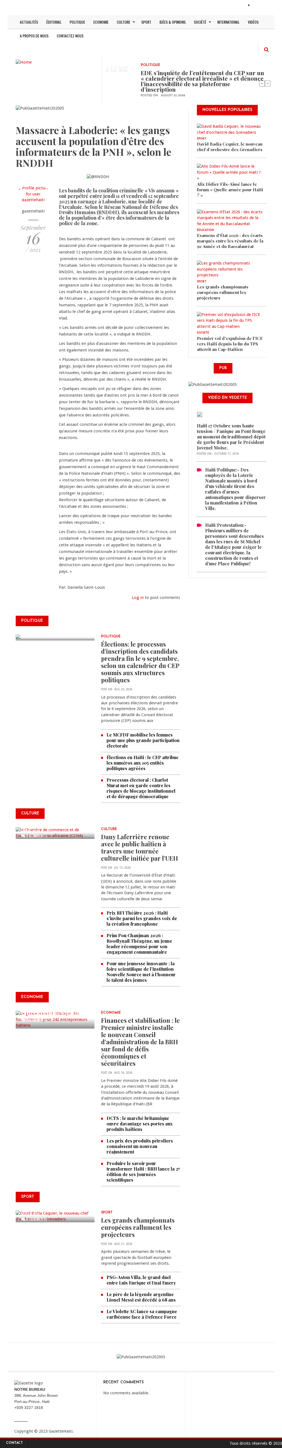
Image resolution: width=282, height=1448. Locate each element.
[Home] (24, 61)
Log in (138, 597)
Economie (101, 22)
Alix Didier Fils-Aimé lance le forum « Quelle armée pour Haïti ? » (230, 189)
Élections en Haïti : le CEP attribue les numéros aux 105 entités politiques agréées (142, 762)
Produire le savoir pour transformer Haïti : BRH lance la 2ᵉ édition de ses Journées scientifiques (143, 1171)
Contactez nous (70, 36)
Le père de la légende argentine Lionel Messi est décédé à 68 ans (142, 1297)
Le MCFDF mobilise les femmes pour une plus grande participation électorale (143, 740)
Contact (14, 1443)
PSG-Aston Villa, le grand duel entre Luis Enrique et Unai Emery (141, 1280)
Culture (123, 22)
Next (267, 83)
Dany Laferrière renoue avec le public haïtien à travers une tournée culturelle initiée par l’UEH (139, 847)
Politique (77, 22)
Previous (262, 83)
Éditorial (53, 22)
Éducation (205, 230)
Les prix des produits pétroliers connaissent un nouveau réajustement (140, 1146)
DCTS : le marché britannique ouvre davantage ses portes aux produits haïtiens (140, 1123)
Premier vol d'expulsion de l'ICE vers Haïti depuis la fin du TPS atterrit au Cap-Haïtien (230, 344)
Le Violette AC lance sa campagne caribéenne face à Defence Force (142, 1314)
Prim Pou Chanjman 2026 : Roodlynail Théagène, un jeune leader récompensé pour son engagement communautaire (139, 943)
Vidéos (253, 22)
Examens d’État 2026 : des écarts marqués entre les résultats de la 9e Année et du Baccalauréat (230, 241)
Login (259, 6)
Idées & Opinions (172, 22)
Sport (146, 22)
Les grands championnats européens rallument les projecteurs (138, 1227)
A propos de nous (34, 36)
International (228, 22)
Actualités (29, 22)
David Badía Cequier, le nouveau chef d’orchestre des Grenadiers (229, 146)
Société (200, 22)
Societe (203, 332)
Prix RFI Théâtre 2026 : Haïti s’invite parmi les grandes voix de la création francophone (142, 918)
